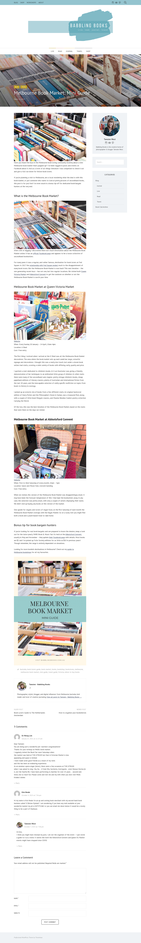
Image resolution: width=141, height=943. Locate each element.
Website (17, 341)
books (54, 669)
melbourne (79, 669)
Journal (69, 51)
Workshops (31, 2)
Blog (16, 2)
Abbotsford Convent (38, 274)
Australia (23, 669)
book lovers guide (33, 669)
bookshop (61, 669)
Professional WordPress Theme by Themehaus (28, 937)
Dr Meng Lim (27, 735)
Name (16, 898)
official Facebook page (42, 253)
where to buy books (72, 672)
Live (52, 51)
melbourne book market (30, 672)
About (41, 2)
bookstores (69, 669)
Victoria (61, 672)
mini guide (44, 672)
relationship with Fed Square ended (44, 265)
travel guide (52, 672)
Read (60, 51)
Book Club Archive (101, 207)
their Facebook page (57, 537)
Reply (18, 783)
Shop (22, 2)
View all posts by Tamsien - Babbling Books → (64, 697)
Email (16, 906)
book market (46, 669)
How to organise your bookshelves (72, 713)
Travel (79, 51)
